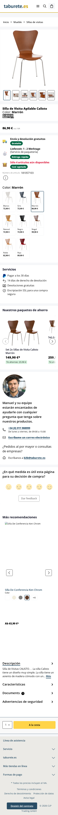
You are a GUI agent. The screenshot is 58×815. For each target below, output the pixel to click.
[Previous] (5, 341)
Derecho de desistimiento (17, 793)
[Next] (52, 341)
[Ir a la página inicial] (16, 6)
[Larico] (8, 115)
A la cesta (34, 725)
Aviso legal (29, 797)
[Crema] (14, 597)
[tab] (28, 669)
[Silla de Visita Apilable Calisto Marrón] (28, 59)
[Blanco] (7, 597)
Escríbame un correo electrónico (29, 437)
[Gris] (20, 597)
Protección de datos (43, 793)
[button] (5, 177)
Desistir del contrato (22, 805)
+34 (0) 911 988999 (19, 428)
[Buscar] (45, 6)
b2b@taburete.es (34, 458)
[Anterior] (9, 572)
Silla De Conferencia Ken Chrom (23, 590)
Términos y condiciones (29, 789)
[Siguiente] (48, 572)
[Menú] (38, 6)
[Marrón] (27, 597)
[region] (29, 573)
